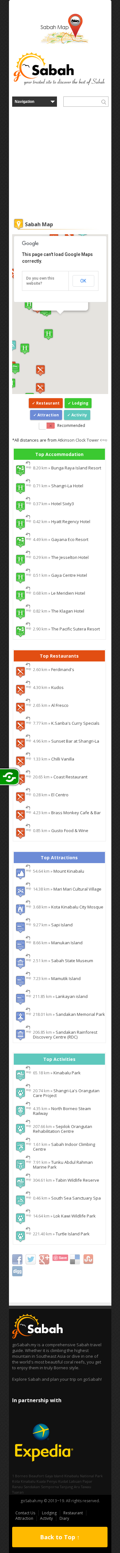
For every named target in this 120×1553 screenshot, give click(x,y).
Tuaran (18, 1492)
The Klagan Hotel (67, 611)
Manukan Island (67, 943)
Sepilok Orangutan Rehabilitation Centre (62, 1129)
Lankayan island (72, 996)
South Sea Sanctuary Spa (76, 1198)
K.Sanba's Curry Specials (75, 723)
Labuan (75, 1481)
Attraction (48, 415)
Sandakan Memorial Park (80, 1014)
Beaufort (36, 1475)
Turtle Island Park (73, 1234)
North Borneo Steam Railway (62, 1111)
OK (83, 280)
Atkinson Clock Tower (78, 440)
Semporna (50, 1486)
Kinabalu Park (67, 1073)
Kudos (57, 687)
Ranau (17, 1486)
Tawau (86, 1486)
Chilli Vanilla (62, 759)
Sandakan (32, 1486)
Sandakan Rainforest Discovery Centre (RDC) (65, 1034)
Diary (64, 1518)
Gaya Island (54, 1475)
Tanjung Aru (70, 1486)
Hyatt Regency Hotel (70, 521)
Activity (79, 415)
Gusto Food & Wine (69, 830)
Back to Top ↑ (60, 1537)
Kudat (63, 1481)
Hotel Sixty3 (62, 503)
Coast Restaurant (70, 777)
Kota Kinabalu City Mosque (77, 907)
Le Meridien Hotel (68, 593)
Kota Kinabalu (24, 1481)
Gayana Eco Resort (69, 539)
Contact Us (25, 1513)
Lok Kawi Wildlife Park (74, 1216)
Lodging (80, 403)
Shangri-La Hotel (67, 486)
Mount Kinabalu (68, 871)
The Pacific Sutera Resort (75, 629)
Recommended (71, 425)
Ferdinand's (62, 669)
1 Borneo (20, 1475)
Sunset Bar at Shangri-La (75, 741)
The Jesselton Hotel (70, 557)
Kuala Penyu (46, 1481)
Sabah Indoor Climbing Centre (64, 1146)
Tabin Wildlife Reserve (77, 1180)
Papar (87, 1481)
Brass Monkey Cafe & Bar (76, 812)
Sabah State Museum (72, 960)
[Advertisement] (60, 164)
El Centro (59, 795)
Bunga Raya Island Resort (76, 468)
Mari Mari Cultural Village (77, 889)
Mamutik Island (66, 978)
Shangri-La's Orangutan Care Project (66, 1093)
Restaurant (48, 403)
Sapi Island (62, 925)
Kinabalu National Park (83, 1475)
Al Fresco (59, 705)
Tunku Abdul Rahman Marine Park (63, 1164)
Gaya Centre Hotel (69, 575)
